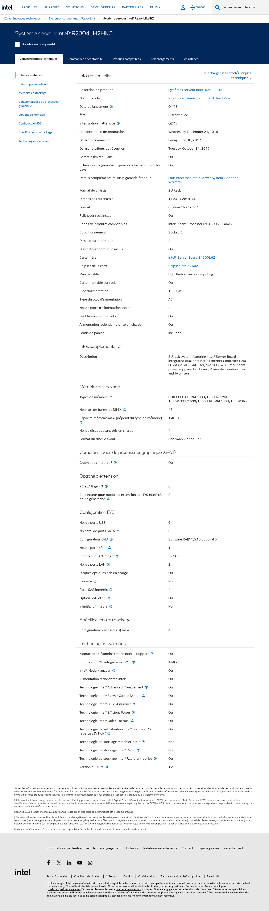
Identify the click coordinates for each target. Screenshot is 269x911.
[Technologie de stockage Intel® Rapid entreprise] (155, 758)
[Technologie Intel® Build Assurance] (134, 704)
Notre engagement (107, 848)
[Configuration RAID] (111, 539)
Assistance (191, 59)
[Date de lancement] (111, 106)
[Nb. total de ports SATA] (118, 531)
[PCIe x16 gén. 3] (106, 486)
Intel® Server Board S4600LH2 (191, 257)
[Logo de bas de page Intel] (23, 872)
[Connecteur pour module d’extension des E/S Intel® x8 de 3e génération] (108, 499)
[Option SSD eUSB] (109, 598)
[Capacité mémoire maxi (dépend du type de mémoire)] (81, 422)
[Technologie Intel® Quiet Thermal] (132, 721)
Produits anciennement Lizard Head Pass (199, 98)
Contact (187, 848)
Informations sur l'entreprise (68, 848)
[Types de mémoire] (111, 397)
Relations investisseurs (160, 848)
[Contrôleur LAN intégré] (117, 556)
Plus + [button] (155, 7)
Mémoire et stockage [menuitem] (32, 93)
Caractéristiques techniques (39, 59)
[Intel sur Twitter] (59, 863)
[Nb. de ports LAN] (108, 564)
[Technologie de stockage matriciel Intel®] (143, 742)
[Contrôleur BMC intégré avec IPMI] (133, 662)
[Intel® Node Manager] (113, 670)
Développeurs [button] (103, 7)
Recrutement (233, 848)
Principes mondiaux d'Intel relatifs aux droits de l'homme (124, 892)
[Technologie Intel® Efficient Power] (133, 712)
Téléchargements (162, 59)
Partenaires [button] (132, 7)
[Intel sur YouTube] (79, 863)
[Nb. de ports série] (109, 547)
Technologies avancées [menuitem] (34, 141)
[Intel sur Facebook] (48, 863)
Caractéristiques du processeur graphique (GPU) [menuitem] (39, 104)
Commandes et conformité (85, 59)
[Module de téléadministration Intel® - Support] (152, 654)
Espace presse (208, 848)
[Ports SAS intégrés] (110, 589)
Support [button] (51, 7)
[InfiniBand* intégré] (110, 606)
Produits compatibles (127, 59)
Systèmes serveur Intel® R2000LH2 (195, 90)
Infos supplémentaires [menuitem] (33, 84)
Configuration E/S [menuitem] (30, 123)
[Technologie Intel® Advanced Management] (146, 687)
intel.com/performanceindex (64, 889)
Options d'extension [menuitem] (32, 115)
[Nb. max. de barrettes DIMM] (124, 409)
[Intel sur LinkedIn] (69, 863)
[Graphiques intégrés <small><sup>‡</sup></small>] (115, 462)
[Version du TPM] (106, 767)
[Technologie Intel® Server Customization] (143, 695)
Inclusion (132, 848)
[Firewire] (95, 581)
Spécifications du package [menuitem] (36, 132)
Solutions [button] (75, 7)
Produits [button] (29, 7)
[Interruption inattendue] (118, 123)
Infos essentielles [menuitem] (30, 75)
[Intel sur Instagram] (90, 863)
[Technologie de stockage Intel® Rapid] (138, 750)
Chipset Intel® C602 (183, 266)
